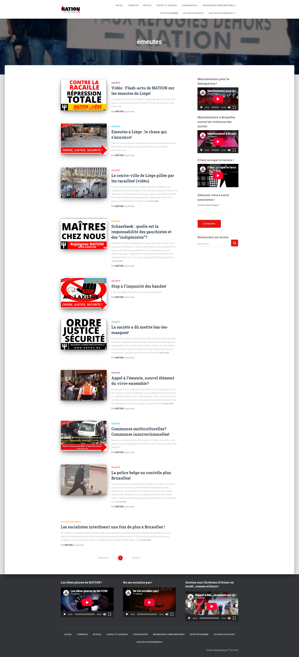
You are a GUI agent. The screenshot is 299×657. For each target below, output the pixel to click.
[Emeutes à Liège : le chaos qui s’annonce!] (84, 139)
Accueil (119, 5)
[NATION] (70, 9)
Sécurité (115, 83)
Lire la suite (152, 201)
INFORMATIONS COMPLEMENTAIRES (218, 5)
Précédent (103, 558)
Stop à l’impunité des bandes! (138, 286)
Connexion (133, 5)
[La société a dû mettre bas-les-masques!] (84, 334)
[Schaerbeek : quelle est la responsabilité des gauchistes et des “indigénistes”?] (84, 233)
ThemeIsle (233, 650)
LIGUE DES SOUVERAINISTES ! (221, 13)
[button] (197, 5)
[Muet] (229, 107)
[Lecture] (201, 107)
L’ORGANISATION (189, 5)
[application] (217, 98)
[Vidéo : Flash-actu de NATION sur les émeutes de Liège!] (84, 95)
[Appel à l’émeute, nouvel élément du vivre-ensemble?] (84, 385)
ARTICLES (147, 5)
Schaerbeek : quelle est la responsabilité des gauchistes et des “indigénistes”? (141, 232)
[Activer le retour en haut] (293, 651)
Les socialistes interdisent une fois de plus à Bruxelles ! (113, 526)
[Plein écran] (234, 107)
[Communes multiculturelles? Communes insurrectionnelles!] (84, 436)
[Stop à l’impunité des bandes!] (84, 293)
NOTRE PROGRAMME (169, 13)
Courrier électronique (208, 205)
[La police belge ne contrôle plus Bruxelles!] (84, 479)
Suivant (136, 558)
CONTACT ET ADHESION (166, 5)
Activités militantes (71, 522)
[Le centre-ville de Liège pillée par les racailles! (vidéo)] (84, 182)
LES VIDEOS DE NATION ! (193, 13)
